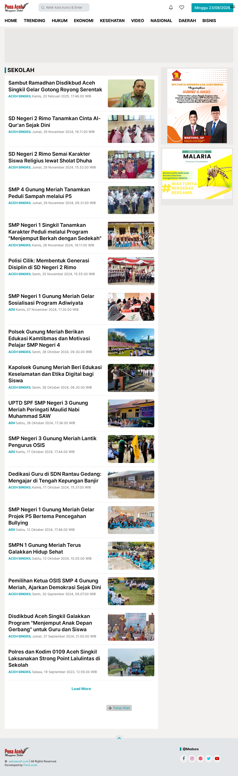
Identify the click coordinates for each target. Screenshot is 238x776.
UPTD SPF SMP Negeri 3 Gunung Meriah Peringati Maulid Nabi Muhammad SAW (48, 409)
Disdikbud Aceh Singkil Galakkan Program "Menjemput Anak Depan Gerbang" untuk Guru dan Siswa (50, 622)
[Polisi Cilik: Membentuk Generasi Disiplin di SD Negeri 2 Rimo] (131, 271)
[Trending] (182, 7)
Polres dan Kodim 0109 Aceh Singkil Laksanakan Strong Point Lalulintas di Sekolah (54, 658)
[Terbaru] (171, 7)
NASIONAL (161, 20)
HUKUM (59, 20)
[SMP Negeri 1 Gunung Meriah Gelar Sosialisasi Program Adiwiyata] (131, 306)
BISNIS (209, 20)
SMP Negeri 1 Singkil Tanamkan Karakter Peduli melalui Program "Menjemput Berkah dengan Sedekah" (55, 231)
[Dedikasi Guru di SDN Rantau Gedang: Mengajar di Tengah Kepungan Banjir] (131, 484)
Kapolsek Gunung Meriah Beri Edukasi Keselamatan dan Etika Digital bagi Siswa (55, 373)
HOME (11, 20)
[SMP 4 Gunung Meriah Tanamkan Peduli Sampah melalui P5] (131, 200)
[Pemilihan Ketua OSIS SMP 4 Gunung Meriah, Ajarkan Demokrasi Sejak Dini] (131, 591)
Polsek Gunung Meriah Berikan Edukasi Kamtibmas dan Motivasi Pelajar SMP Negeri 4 (49, 338)
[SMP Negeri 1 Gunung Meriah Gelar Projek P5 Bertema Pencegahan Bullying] (131, 520)
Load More (81, 688)
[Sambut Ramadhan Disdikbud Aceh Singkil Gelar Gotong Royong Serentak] (131, 93)
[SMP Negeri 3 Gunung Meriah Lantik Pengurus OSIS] (131, 449)
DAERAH (187, 20)
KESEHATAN (112, 20)
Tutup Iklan (121, 708)
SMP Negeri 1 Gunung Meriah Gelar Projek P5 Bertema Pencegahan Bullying (51, 516)
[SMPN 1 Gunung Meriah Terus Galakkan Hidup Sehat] (131, 555)
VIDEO (137, 20)
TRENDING (34, 20)
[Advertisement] (119, 45)
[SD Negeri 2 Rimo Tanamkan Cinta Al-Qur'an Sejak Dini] (131, 129)
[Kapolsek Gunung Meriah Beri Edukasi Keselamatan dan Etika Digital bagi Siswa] (131, 378)
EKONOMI (83, 20)
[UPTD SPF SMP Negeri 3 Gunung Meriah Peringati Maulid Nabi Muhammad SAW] (131, 413)
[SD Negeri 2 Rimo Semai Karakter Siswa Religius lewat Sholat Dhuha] (131, 164)
